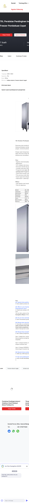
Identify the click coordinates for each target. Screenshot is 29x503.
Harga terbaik (6, 35)
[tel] (22, 431)
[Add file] (2, 500)
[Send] (27, 500)
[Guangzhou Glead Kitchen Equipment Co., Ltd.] (4, 6)
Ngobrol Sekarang (20, 35)
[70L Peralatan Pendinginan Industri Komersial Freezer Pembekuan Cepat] (15, 389)
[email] (9, 431)
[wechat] (17, 431)
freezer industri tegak (13, 368)
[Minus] (27, 466)
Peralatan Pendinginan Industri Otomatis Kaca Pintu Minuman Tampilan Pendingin (15, 403)
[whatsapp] (13, 431)
